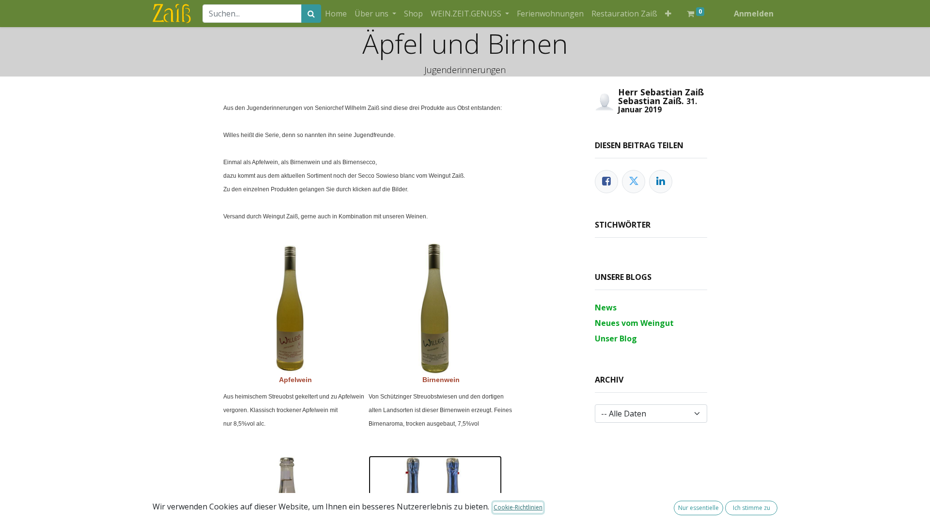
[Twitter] (633, 181)
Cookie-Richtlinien (518, 507)
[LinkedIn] (660, 181)
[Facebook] (606, 181)
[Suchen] (311, 13)
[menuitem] (336, 13)
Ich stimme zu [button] (751, 508)
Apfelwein (295, 380)
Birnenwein (441, 380)
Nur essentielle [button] (698, 508)
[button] (668, 13)
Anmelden (754, 13)
